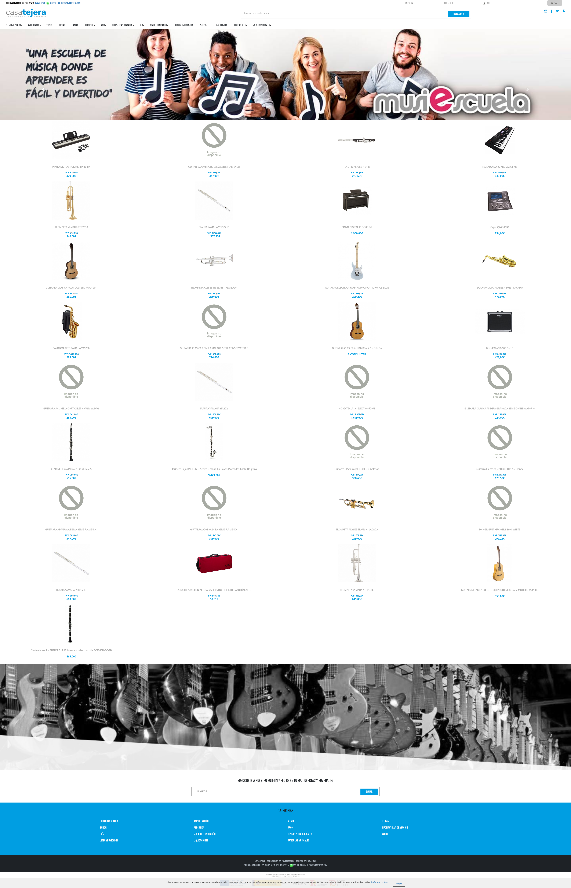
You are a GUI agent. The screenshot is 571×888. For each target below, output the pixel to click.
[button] (43, 88)
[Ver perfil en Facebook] (550, 10)
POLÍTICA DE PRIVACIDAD (306, 861)
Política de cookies (379, 882)
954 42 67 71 (40, 3)
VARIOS (385, 834)
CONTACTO (448, 3)
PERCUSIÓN (89, 25)
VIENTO (291, 821)
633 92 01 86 (55, 3)
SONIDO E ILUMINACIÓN (158, 25)
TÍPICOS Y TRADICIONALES (183, 25)
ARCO (290, 827)
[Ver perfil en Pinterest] (562, 10)
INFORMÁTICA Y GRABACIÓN (122, 25)
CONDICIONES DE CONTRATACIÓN (280, 861)
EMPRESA (409, 3)
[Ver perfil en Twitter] (556, 10)
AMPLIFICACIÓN (33, 25)
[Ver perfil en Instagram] (544, 10)
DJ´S (102, 834)
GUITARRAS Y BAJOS (13, 25)
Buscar (458, 13)
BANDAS (104, 827)
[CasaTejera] (26, 12)
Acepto (399, 884)
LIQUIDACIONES (240, 25)
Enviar (369, 791)
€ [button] (556, 3)
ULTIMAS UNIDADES (220, 25)
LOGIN (488, 3)
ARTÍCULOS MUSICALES (261, 25)
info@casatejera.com (70, 3)
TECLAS (385, 821)
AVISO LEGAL (260, 861)
